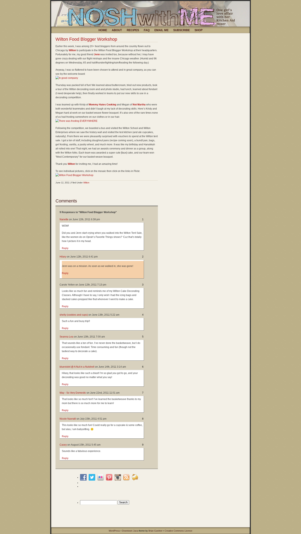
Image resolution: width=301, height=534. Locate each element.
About (117, 30)
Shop (199, 30)
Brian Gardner (155, 530)
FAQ (147, 30)
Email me (161, 30)
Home (102, 30)
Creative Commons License (178, 530)
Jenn (97, 54)
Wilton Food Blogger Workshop (86, 39)
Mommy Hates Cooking (102, 104)
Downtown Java (130, 530)
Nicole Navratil (68, 418)
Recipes (133, 30)
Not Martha (139, 104)
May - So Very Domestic (73, 392)
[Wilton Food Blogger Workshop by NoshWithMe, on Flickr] (74, 175)
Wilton (72, 50)
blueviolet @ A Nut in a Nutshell (77, 366)
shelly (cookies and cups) (74, 314)
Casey (63, 444)
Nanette (64, 219)
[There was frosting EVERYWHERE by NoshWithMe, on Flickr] (76, 121)
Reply (65, 248)
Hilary (63, 256)
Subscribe (181, 30)
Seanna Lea (66, 336)
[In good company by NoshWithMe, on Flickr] (66, 78)
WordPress (114, 530)
